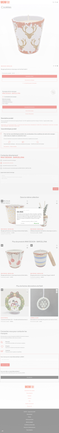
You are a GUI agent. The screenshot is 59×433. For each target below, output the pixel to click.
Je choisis (22, 223)
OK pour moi (36, 223)
